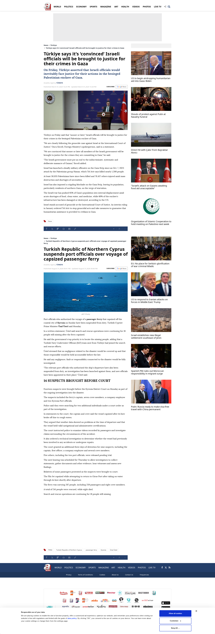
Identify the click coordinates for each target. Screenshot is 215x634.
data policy (72, 618)
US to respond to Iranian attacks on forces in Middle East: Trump (149, 301)
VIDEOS (136, 6)
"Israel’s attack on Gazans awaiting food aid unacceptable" (149, 187)
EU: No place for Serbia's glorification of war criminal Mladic (150, 265)
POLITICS (68, 6)
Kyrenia (103, 550)
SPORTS (93, 6)
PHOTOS (147, 6)
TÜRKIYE (59, 83)
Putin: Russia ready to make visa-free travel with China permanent (150, 408)
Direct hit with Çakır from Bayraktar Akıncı (149, 151)
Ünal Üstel (113, 550)
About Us (115, 575)
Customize (174, 621)
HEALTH (125, 6)
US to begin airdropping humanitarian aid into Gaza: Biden (150, 79)
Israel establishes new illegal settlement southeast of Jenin (146, 336)
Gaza (78, 77)
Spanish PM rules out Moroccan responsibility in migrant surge (147, 372)
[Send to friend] (69, 228)
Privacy (68, 575)
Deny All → (175, 628)
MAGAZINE (105, 6)
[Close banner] (196, 611)
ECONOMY (81, 6)
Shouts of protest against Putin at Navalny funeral (148, 115)
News (46, 45)
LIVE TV (157, 6)
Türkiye (53, 45)
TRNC (50, 550)
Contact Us (129, 575)
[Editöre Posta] (75, 228)
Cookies (102, 575)
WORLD (57, 6)
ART (116, 6)
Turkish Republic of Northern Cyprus (69, 550)
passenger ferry (91, 550)
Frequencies (144, 575)
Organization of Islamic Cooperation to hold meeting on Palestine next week (151, 223)
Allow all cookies (175, 613)
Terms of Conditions (85, 575)
